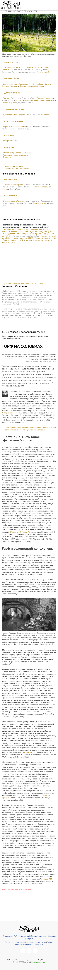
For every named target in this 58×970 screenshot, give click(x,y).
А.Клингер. (27, 752)
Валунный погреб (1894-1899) (15, 232)
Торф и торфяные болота (40, 84)
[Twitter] (35, 950)
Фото (44, 942)
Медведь (49, 98)
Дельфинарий (43, 72)
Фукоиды (7, 157)
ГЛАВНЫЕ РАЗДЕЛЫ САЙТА (21, 11)
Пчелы (14, 141)
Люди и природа (12, 62)
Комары (6, 141)
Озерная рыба (10, 196)
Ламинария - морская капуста (15, 155)
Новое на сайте (18, 942)
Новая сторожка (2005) (23, 238)
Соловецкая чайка (18, 126)
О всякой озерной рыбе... (13, 201)
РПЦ (42, 944)
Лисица (40, 98)
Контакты (24, 936)
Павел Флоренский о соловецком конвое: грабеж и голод (30, 427)
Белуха (6, 98)
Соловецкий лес (10, 84)
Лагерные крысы (9, 103)
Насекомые (9, 135)
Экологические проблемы (17, 168)
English (29, 938)
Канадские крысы (47, 100)
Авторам (52, 936)
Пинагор (35, 187)
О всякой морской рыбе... (13, 184)
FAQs (15, 936)
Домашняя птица (10, 115)
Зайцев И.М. (46, 879)
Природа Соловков (14, 166)
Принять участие (38, 936)
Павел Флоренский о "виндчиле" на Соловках (24, 430)
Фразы (36, 944)
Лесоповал (23, 84)
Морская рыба (10, 179)
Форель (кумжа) (40, 203)
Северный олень (31, 100)
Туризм (8, 942)
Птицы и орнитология (14, 121)
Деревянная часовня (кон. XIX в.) (22, 234)
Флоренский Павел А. (12, 413)
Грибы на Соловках (10, 86)
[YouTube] (29, 950)
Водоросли (9, 147)
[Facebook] (22, 950)
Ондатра (18, 100)
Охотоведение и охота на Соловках (18, 67)
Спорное (28, 944)
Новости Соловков (32, 942)
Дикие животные (12, 93)
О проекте (7, 936)
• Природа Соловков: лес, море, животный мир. (22, 284)
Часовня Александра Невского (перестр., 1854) (27, 241)
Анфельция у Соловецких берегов (18, 153)
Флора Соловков (11, 79)
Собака (45, 115)
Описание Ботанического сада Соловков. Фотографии (26, 229)
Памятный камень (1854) (45, 238)
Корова (22, 115)
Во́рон (5, 126)
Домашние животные (14, 109)
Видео (49, 942)
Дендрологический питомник (31, 86)
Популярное (19, 944)
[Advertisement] (15, 264)
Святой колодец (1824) (13, 240)
